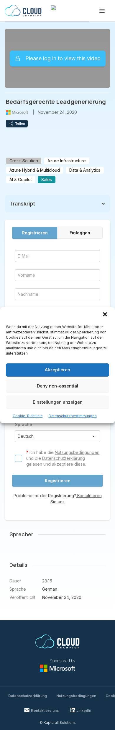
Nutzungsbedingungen (77, 452)
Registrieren (35, 232)
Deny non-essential (57, 386)
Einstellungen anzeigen (58, 402)
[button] (105, 314)
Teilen (20, 123)
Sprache (23, 424)
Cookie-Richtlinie (28, 416)
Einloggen (80, 232)
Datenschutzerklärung (63, 458)
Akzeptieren (57, 369)
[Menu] (102, 11)
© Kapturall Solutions (58, 722)
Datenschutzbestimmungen (73, 416)
